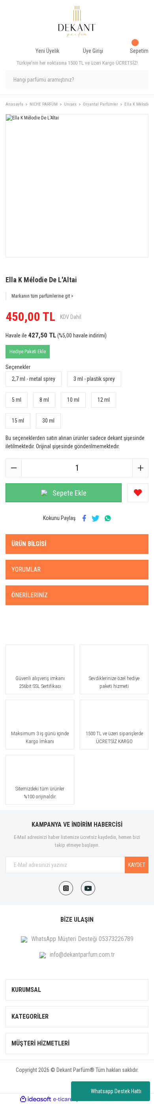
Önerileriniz (29, 595)
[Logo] (77, 21)
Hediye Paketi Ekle (27, 351)
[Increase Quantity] (140, 468)
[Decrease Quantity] (14, 468)
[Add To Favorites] (137, 492)
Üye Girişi (93, 51)
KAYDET (136, 865)
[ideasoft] (35, 1099)
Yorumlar (26, 569)
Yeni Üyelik (47, 51)
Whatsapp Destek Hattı (116, 1091)
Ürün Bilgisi (28, 544)
